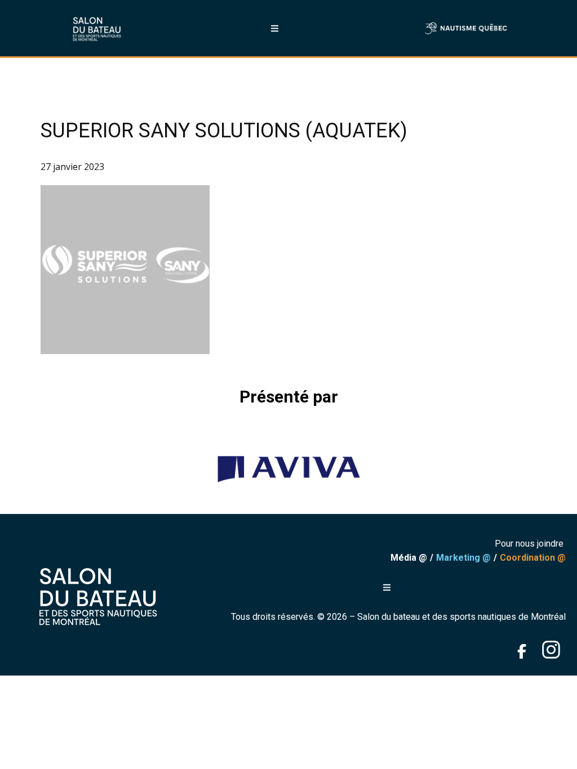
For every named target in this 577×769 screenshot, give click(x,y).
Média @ (408, 557)
